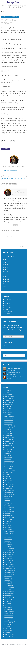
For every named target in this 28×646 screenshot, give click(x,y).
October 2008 (8, 595)
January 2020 (7, 533)
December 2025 (8, 400)
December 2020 (8, 511)
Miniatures (7, 303)
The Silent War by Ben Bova (7, 178)
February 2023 (8, 461)
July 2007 (6, 625)
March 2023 (7, 459)
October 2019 (8, 539)
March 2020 (7, 529)
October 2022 (8, 469)
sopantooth (10, 368)
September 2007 (8, 621)
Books (6, 301)
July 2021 (6, 498)
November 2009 (8, 570)
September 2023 (8, 447)
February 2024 (8, 437)
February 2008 (8, 611)
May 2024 (6, 431)
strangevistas (15, 16)
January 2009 (7, 589)
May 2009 (6, 582)
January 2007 (7, 636)
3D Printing (7, 299)
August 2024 (7, 428)
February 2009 (8, 587)
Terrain (6, 309)
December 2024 (8, 420)
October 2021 (8, 492)
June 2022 (7, 476)
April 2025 (7, 412)
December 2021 (8, 488)
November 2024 (8, 422)
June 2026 (7, 393)
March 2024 (7, 435)
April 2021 (7, 504)
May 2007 (6, 628)
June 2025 (7, 408)
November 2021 (8, 490)
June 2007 (7, 626)
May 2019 (6, 543)
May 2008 (6, 605)
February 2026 (8, 396)
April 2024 (7, 433)
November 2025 (8, 402)
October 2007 (8, 619)
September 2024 (8, 426)
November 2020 (8, 513)
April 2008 (7, 607)
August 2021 (7, 496)
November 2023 (8, 443)
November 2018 (8, 554)
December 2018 (8, 552)
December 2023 (8, 441)
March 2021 (7, 506)
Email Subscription (9, 321)
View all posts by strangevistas (9, 170)
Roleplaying (6, 148)
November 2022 (8, 467)
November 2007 (8, 617)
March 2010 (7, 562)
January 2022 (7, 486)
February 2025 (8, 416)
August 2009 (7, 576)
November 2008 (8, 593)
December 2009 (8, 568)
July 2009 (6, 578)
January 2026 (7, 398)
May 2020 (6, 525)
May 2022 (6, 478)
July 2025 (6, 406)
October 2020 (8, 515)
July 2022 (6, 474)
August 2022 (7, 472)
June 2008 (7, 603)
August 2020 (7, 519)
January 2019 (7, 550)
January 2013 (7, 560)
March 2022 (7, 482)
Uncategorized (8, 311)
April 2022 (7, 480)
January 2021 (7, 510)
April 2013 (7, 556)
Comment (22, 246)
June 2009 (7, 580)
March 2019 (7, 547)
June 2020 (7, 523)
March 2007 (7, 632)
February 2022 (8, 484)
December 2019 (8, 535)
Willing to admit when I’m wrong (21, 178)
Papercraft (7, 305)
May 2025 (6, 410)
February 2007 (8, 634)
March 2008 (7, 609)
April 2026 (7, 394)
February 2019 (8, 549)
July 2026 (6, 391)
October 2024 (8, 424)
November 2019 (8, 537)
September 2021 (8, 494)
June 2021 (7, 500)
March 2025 (7, 414)
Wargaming (7, 313)
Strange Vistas (14, 2)
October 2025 (8, 404)
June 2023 (7, 453)
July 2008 (6, 601)
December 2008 (8, 591)
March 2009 (7, 586)
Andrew (9, 377)
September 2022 (8, 470)
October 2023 (8, 445)
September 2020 (8, 517)
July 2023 (6, 451)
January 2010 (7, 566)
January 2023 (7, 463)
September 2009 (8, 574)
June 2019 (7, 541)
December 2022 (8, 465)
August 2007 (7, 623)
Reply (15, 225)
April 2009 (7, 584)
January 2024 (7, 439)
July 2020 (6, 521)
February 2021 (8, 508)
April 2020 (7, 527)
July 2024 (6, 430)
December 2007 (8, 615)
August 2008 (7, 599)
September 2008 (8, 597)
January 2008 (7, 613)
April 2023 (7, 457)
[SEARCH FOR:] (14, 355)
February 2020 (8, 531)
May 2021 (6, 502)
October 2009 (8, 572)
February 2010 (8, 564)
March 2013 (7, 558)
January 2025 (7, 418)
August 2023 (7, 449)
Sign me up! (8, 342)
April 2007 (7, 630)
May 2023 (6, 455)
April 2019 (7, 545)
